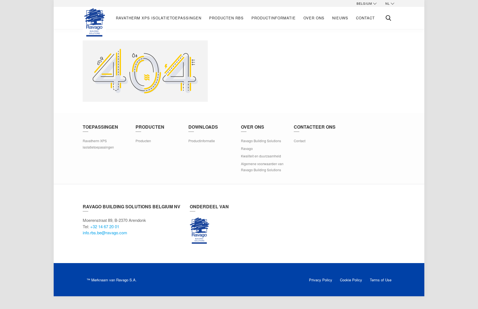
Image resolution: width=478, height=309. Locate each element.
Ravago (247, 148)
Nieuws (340, 17)
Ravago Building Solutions (261, 140)
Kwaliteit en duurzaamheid (261, 156)
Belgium (364, 3)
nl (387, 3)
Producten (143, 140)
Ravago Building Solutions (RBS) (199, 230)
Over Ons (313, 17)
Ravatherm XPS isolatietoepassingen (158, 17)
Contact (365, 17)
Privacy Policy (320, 279)
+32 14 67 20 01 (104, 226)
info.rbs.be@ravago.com (105, 232)
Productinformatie (273, 17)
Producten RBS (226, 17)
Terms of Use (380, 279)
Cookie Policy (351, 279)
